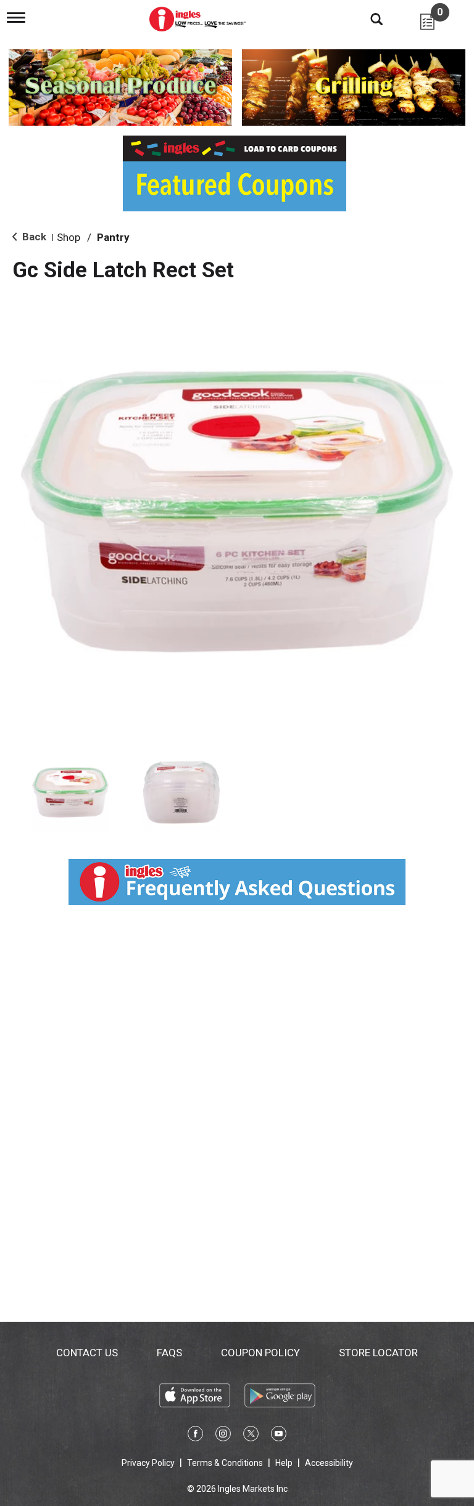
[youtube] (278, 1436)
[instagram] (223, 1436)
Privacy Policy (148, 1463)
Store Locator (378, 1352)
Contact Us (87, 1352)
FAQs (169, 1352)
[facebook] (195, 1436)
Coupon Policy (260, 1352)
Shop (68, 237)
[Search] (367, 18)
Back (33, 236)
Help (284, 1463)
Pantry (113, 237)
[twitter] (251, 1436)
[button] (70, 792)
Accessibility (329, 1463)
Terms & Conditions (225, 1463)
